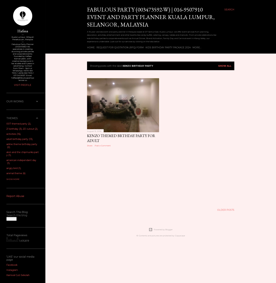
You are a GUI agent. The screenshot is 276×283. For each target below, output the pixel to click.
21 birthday (13, 128)
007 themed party (18, 123)
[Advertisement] (123, 177)
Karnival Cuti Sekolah (18, 275)
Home (91, 47)
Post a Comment (103, 145)
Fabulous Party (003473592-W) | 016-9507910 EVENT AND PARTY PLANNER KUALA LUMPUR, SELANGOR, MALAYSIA (151, 17)
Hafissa (22, 30)
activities (13, 134)
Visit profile (22, 85)
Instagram (12, 270)
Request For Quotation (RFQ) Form (120, 47)
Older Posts (225, 209)
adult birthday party (19, 139)
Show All (224, 65)
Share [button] (89, 145)
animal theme (15, 173)
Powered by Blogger (163, 229)
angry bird (13, 168)
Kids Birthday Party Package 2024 (168, 47)
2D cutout (30, 128)
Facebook (11, 264)
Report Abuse (15, 196)
